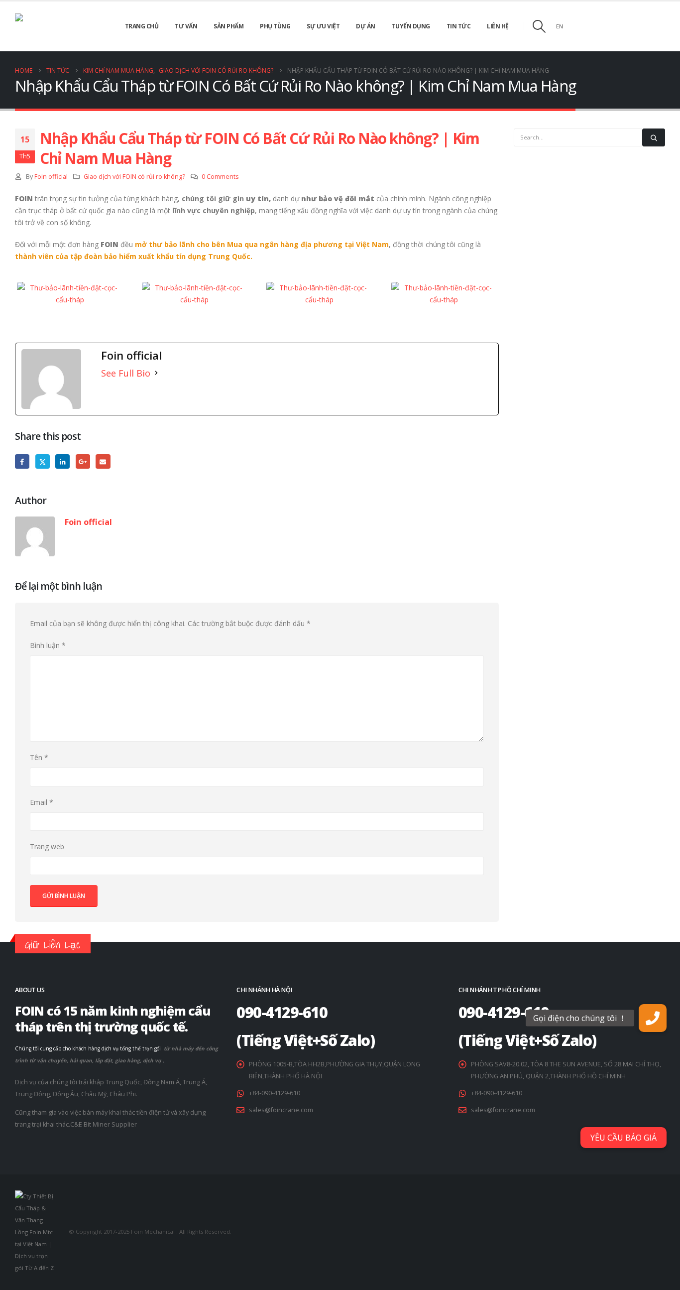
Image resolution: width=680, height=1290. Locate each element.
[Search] (653, 137)
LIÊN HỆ (498, 26)
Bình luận (48, 645)
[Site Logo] (55, 26)
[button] (539, 26)
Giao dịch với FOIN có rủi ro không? (134, 176)
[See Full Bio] (156, 373)
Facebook (22, 461)
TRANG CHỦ (142, 26)
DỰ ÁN (365, 26)
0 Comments (220, 176)
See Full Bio (125, 373)
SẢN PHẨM (228, 26)
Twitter (42, 461)
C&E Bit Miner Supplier (103, 1124)
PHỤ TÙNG (275, 26)
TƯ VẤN (186, 26)
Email (103, 461)
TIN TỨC (459, 26)
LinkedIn (62, 461)
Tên (39, 757)
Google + (83, 461)
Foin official (51, 176)
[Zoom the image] (70, 285)
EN (559, 26)
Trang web (47, 846)
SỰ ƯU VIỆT (323, 26)
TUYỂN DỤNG (411, 26)
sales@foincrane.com (281, 1110)
